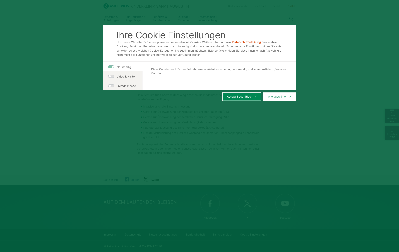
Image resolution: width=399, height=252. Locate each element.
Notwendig (124, 67)
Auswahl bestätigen (239, 96)
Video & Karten (125, 76)
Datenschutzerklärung (246, 42)
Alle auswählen (277, 96)
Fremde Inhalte (125, 86)
